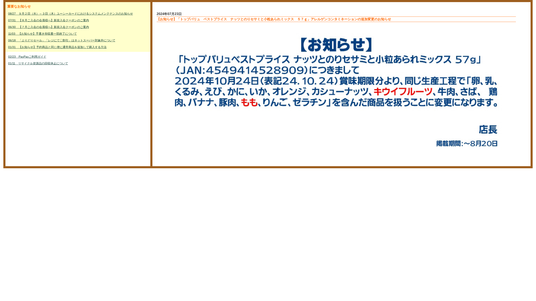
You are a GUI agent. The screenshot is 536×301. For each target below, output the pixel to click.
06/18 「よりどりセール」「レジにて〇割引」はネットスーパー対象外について (61, 40)
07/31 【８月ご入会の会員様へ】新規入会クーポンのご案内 (48, 20)
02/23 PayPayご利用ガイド (27, 56)
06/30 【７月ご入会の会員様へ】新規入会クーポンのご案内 (48, 27)
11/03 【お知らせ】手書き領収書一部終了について (42, 33)
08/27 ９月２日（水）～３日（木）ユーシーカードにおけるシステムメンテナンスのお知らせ (70, 13)
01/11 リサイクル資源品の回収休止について (38, 63)
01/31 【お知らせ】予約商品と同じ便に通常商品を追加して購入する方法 (57, 47)
